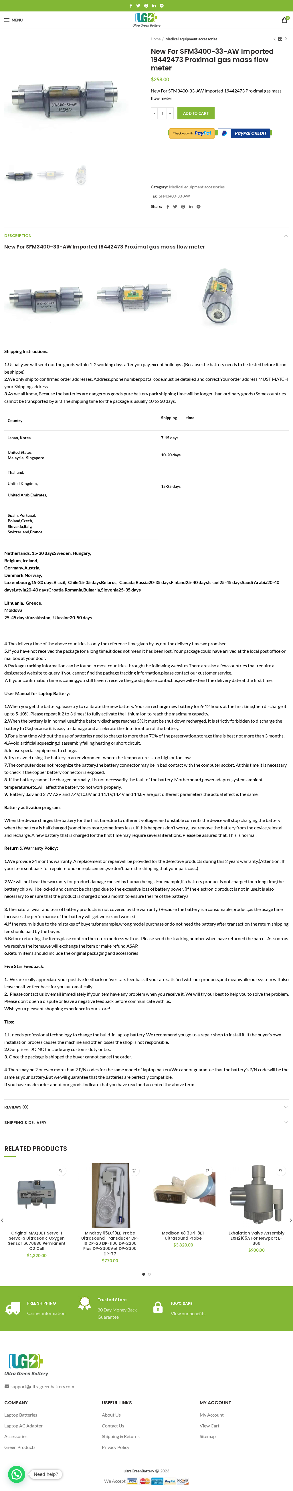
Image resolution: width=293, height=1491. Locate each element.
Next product (286, 39)
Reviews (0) (16, 1107)
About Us (111, 1414)
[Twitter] (138, 5)
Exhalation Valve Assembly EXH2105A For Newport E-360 (256, 1238)
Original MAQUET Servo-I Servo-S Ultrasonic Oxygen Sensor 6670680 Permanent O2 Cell (37, 1240)
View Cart (209, 1425)
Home (156, 39)
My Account (212, 1414)
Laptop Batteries (20, 1414)
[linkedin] (154, 5)
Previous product (274, 39)
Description (17, 235)
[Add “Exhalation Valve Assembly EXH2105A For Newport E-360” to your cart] (281, 1171)
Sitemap (208, 1436)
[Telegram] (162, 5)
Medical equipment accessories (191, 39)
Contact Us (113, 1425)
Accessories (15, 1436)
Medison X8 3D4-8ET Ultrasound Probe (183, 1235)
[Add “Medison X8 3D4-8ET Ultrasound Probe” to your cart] (208, 1171)
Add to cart (196, 113)
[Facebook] (131, 5)
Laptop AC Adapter (23, 1425)
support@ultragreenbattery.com (42, 1386)
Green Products (19, 1447)
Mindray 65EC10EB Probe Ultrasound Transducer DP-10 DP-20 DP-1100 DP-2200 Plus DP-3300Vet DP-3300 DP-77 (110, 1243)
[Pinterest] (146, 5)
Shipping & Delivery (25, 1122)
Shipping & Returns (121, 1436)
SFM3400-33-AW (174, 196)
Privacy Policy (115, 1447)
